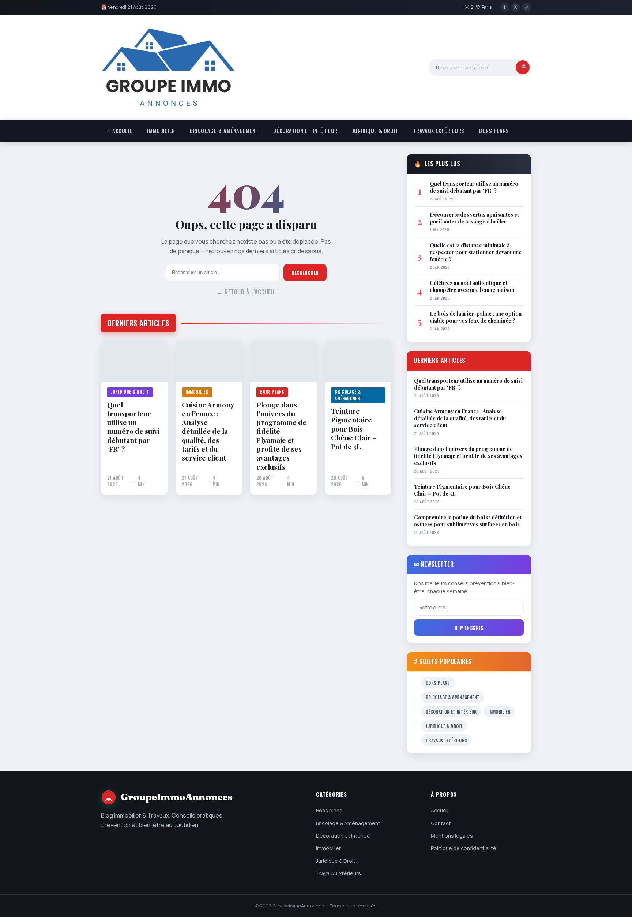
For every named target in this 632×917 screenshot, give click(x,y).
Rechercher (305, 272)
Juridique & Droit (375, 131)
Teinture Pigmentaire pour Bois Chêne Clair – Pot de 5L (353, 428)
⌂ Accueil (119, 131)
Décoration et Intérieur (305, 131)
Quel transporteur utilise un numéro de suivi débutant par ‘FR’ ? (133, 427)
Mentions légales (452, 835)
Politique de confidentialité (463, 848)
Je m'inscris (469, 627)
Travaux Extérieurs (438, 131)
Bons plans (494, 131)
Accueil (439, 810)
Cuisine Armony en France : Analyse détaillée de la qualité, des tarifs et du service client (208, 431)
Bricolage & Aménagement (224, 131)
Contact (441, 823)
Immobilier (161, 131)
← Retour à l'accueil (246, 291)
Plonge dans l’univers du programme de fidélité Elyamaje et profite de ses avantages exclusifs (281, 435)
